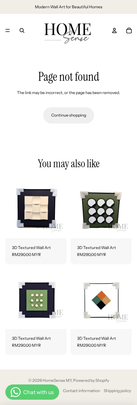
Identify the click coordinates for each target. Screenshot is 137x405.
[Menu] (7, 30)
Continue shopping (68, 115)
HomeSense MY (57, 380)
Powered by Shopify (91, 380)
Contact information (81, 390)
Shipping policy (117, 390)
